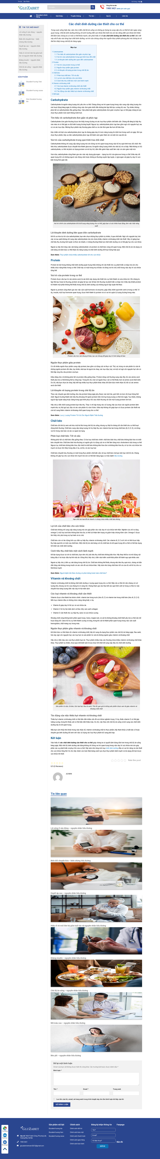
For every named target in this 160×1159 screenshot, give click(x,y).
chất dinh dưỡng (112, 748)
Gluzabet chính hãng (41, 16)
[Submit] (93, 7)
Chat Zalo (4, 1138)
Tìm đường (5, 1131)
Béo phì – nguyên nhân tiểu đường (66, 1055)
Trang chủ (31, 16)
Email (85, 1089)
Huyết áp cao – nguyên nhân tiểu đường (29, 47)
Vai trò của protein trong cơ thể (67, 65)
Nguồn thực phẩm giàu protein (66, 68)
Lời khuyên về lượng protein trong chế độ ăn (71, 70)
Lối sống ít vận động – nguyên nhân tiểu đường (30, 33)
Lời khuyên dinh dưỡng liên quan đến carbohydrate (73, 60)
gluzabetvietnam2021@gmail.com (32, 1146)
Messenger (5, 1145)
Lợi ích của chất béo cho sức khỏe (68, 78)
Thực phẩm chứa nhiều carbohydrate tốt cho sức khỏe (80, 255)
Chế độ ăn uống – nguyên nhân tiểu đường (30, 68)
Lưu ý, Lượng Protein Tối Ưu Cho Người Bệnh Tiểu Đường (81, 415)
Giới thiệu (59, 16)
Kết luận (55, 94)
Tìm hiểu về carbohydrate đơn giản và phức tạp (72, 54)
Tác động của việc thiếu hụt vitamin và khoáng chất (74, 91)
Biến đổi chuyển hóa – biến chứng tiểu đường (29, 40)
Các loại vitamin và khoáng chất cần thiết (70, 86)
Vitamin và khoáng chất (61, 83)
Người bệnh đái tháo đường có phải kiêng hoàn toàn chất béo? (83, 573)
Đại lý (108, 16)
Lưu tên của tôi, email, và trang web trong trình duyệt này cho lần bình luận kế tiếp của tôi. (90, 1099)
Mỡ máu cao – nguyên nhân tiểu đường (68, 1023)
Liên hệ (125, 16)
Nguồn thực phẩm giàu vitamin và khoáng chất (72, 89)
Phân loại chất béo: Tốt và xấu (66, 75)
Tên (55, 1089)
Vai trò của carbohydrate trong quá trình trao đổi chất (74, 57)
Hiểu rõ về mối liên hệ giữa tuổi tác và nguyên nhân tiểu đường (30, 54)
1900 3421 (111, 8)
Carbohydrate (57, 52)
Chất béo (56, 73)
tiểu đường (118, 456)
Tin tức (20, 1)
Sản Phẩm (27, 1)
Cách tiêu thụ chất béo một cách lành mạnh (71, 81)
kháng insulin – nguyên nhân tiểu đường (29, 61)
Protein (55, 62)
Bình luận (57, 1070)
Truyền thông (76, 16)
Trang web (117, 1089)
